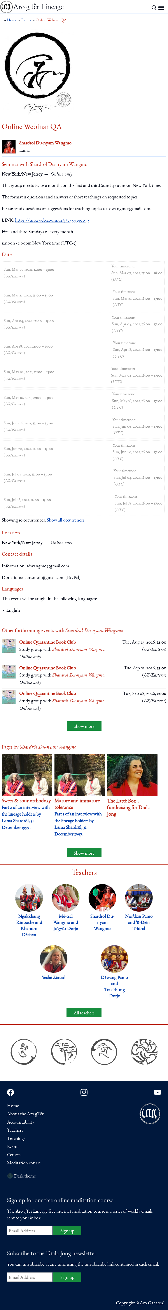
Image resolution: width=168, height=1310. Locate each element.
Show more (84, 726)
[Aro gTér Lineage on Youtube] (157, 1092)
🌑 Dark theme (21, 1176)
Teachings (16, 1138)
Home (13, 1106)
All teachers (84, 1013)
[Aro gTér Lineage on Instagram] (84, 1092)
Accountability (20, 1122)
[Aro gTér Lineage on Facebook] (10, 1092)
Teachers (15, 1130)
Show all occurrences (65, 520)
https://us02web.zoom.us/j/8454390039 (52, 220)
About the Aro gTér (25, 1114)
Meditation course (24, 1163)
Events (13, 1147)
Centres (14, 1155)
